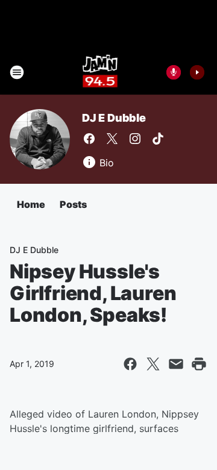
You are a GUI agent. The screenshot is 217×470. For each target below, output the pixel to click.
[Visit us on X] (112, 138)
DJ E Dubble (114, 117)
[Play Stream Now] (197, 72)
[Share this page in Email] (176, 364)
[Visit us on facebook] (89, 138)
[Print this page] (198, 364)
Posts (73, 204)
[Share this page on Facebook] (130, 364)
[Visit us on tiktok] (158, 138)
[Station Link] (100, 72)
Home (31, 204)
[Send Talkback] (173, 72)
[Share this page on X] (153, 364)
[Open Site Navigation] (17, 72)
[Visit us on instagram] (135, 138)
